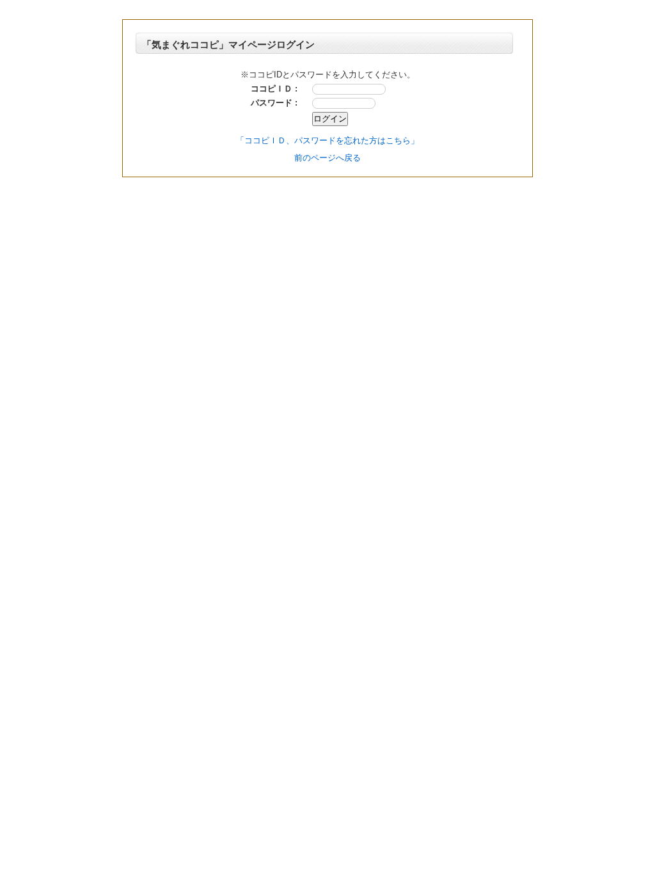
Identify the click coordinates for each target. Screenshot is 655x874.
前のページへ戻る (327, 158)
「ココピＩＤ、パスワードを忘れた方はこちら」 (327, 140)
